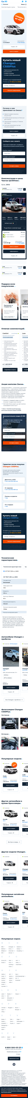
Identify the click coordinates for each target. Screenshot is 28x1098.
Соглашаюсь (14, 1095)
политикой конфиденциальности (16, 95)
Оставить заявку (14, 166)
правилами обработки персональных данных (12, 97)
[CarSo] (4, 1)
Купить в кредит (14, 51)
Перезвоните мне (14, 1058)
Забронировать (14, 251)
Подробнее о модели (10, 369)
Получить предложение (14, 90)
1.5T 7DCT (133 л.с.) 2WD (12, 571)
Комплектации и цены (8, 7)
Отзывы (18, 1054)
